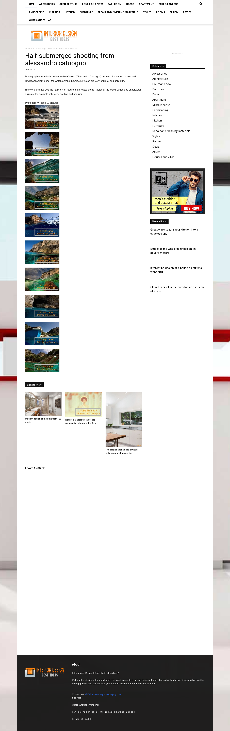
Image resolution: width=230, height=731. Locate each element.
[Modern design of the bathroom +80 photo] (43, 404)
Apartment (146, 4)
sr (119, 711)
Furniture (86, 12)
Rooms (160, 12)
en (74, 711)
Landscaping (35, 12)
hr (89, 711)
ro (106, 711)
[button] (201, 4)
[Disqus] (83, 514)
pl (97, 711)
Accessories (47, 4)
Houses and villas (39, 20)
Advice (187, 12)
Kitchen (70, 12)
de (78, 719)
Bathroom (115, 4)
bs (123, 711)
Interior (54, 12)
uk (127, 711)
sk (110, 711)
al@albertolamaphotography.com (103, 694)
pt (82, 719)
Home (31, 4)
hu (84, 711)
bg (132, 711)
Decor (130, 4)
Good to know (34, 385)
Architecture (68, 4)
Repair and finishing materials (118, 12)
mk (101, 711)
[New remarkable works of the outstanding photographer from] (83, 404)
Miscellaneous (168, 4)
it (90, 719)
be (79, 711)
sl (115, 711)
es (86, 719)
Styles (147, 12)
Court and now (92, 4)
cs (93, 711)
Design (174, 12)
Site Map (76, 697)
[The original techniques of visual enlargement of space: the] (124, 419)
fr (73, 719)
